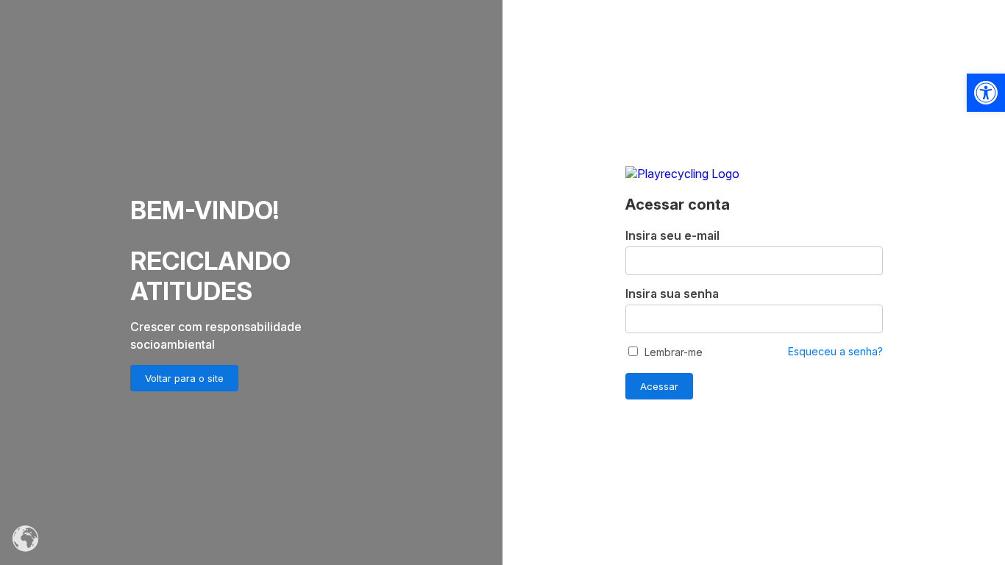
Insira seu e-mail (672, 235)
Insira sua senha (672, 293)
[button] (986, 93)
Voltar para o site (184, 378)
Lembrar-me (672, 352)
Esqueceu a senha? (835, 351)
